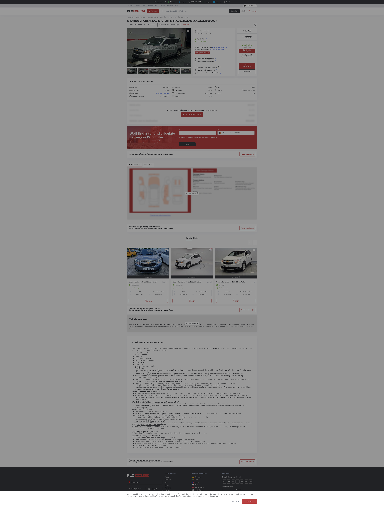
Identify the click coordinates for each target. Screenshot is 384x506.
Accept (249, 501)
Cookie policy (215, 496)
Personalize (235, 501)
